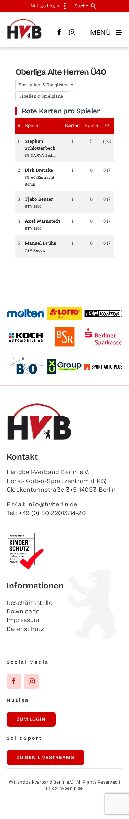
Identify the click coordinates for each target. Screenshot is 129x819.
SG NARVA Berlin (40, 155)
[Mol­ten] (26, 312)
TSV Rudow (35, 250)
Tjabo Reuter (39, 199)
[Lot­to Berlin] (64, 310)
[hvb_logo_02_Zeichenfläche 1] (24, 21)
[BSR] (64, 330)
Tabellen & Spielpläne (41, 96)
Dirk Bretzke (39, 170)
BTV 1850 (33, 206)
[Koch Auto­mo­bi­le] (26, 333)
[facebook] (59, 32)
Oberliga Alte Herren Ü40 (60, 72)
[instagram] (72, 32)
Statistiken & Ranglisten (44, 84)
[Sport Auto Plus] (103, 366)
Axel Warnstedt (42, 221)
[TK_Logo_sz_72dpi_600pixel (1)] (103, 312)
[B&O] (26, 357)
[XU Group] (64, 362)
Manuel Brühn (40, 243)
